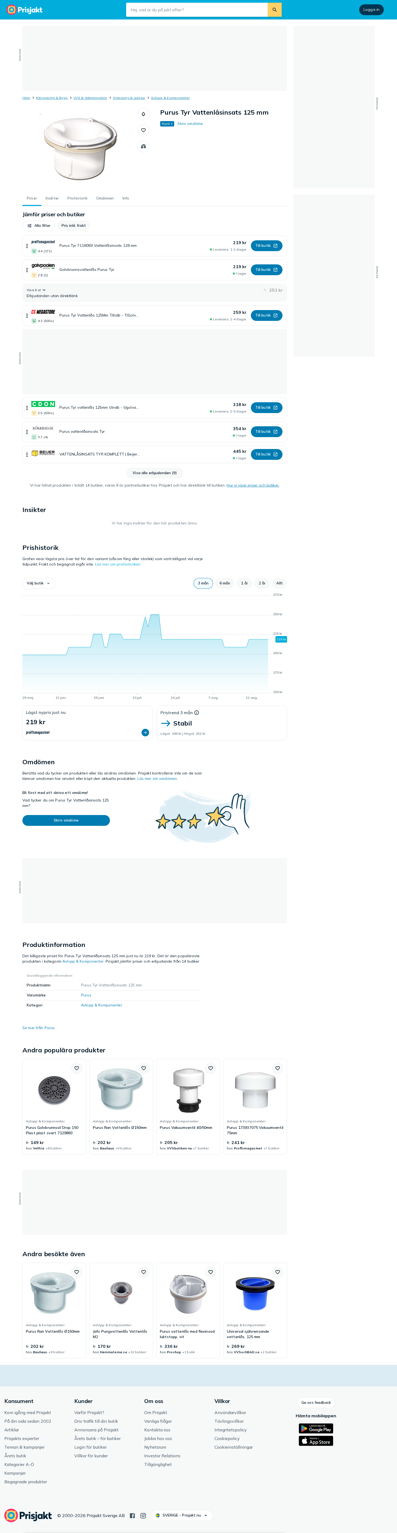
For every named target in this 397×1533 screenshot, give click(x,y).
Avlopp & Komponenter (170, 98)
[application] (154, 647)
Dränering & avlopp (129, 98)
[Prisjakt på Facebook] (132, 1515)
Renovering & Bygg (52, 98)
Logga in (371, 9)
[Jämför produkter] (143, 146)
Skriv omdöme (190, 123)
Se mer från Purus (38, 1027)
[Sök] (275, 10)
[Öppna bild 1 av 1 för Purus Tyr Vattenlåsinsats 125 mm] (79, 148)
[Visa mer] (27, 246)
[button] (143, 114)
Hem (26, 98)
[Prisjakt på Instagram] (143, 1515)
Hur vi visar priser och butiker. (253, 485)
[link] (54, 1107)
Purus (86, 995)
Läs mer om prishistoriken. (118, 564)
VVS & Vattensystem (90, 98)
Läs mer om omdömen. (157, 778)
